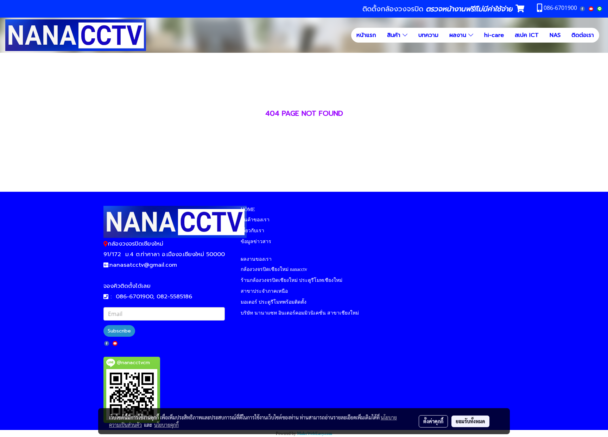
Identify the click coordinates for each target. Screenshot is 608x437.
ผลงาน (458, 35)
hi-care (494, 35)
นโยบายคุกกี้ (166, 425)
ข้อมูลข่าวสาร (256, 241)
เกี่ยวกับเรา (252, 230)
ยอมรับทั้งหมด (470, 421)
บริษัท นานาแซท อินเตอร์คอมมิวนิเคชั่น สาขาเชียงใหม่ (300, 313)
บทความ (428, 35)
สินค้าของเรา (255, 219)
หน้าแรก (366, 35)
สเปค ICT (527, 35)
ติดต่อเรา (582, 35)
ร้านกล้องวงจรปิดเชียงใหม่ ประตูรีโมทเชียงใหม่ (291, 280)
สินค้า (395, 35)
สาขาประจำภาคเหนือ (264, 291)
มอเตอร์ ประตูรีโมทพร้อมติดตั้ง (273, 302)
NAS (555, 35)
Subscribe (119, 331)
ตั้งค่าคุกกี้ (433, 421)
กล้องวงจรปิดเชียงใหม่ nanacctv (274, 269)
